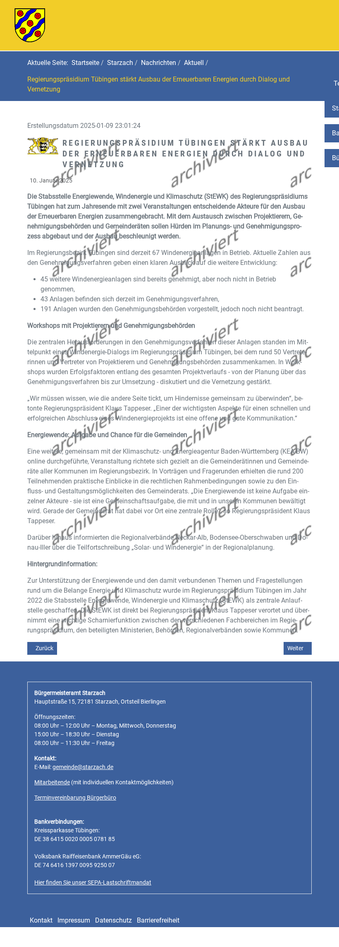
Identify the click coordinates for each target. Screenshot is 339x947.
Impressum (73, 920)
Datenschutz (113, 920)
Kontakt (41, 920)
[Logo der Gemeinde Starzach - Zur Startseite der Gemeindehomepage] (30, 25)
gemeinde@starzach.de (83, 767)
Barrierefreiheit (158, 920)
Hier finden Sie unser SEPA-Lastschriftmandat (92, 882)
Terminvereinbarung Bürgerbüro (75, 797)
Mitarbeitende (52, 782)
